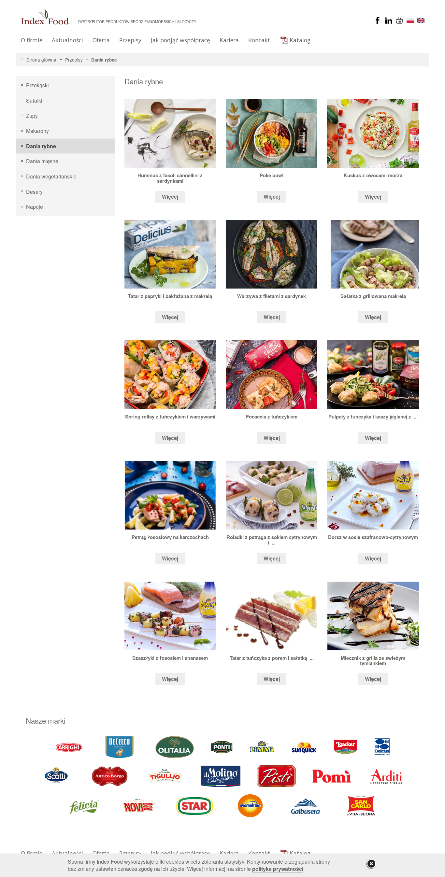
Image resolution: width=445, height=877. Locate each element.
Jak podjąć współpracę (180, 40)
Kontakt (259, 40)
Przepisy (130, 40)
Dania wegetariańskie (51, 176)
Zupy (32, 116)
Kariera (229, 40)
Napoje (34, 206)
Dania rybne (104, 60)
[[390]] (165, 775)
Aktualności (67, 40)
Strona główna (41, 59)
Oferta (101, 40)
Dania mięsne (42, 161)
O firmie (31, 40)
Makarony (37, 130)
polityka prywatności (277, 868)
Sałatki (34, 100)
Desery (34, 191)
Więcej (170, 196)
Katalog (300, 40)
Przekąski (37, 85)
